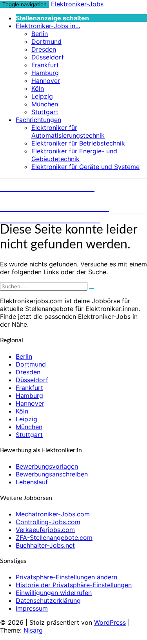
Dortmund (46, 41)
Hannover (45, 80)
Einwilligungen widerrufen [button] (54, 593)
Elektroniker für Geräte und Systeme (85, 167)
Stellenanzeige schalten (52, 18)
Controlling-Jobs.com (48, 522)
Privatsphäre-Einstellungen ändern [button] (66, 577)
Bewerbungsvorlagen (47, 466)
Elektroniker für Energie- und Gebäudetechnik (74, 155)
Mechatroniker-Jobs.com (53, 514)
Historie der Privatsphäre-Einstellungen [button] (74, 585)
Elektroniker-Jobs (77, 4)
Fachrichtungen (38, 120)
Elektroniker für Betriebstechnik (78, 143)
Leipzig (42, 96)
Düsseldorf (47, 57)
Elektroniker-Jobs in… (48, 26)
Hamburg (45, 73)
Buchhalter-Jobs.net (45, 545)
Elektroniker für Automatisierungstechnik (68, 131)
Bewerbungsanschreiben (52, 474)
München (44, 104)
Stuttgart (44, 112)
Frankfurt (45, 65)
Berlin (39, 34)
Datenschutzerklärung (48, 600)
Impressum (32, 608)
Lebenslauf (32, 482)
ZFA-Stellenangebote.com (54, 537)
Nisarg (33, 630)
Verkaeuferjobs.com (45, 530)
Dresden (43, 49)
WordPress (110, 622)
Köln (37, 88)
